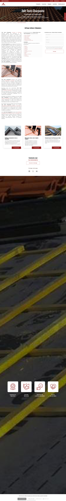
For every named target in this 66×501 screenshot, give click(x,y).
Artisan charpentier (27, 35)
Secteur (11, 22)
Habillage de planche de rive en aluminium (11, 138)
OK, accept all (22, 498)
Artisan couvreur (27, 36)
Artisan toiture (26, 37)
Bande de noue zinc (27, 39)
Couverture (44, 4)
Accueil (51, 1)
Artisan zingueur (26, 38)
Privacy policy (46, 498)
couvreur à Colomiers (16, 32)
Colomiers (14, 22)
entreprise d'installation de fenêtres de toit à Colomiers (11, 113)
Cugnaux (25, 48)
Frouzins (25, 50)
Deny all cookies (31, 498)
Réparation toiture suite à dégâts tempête (31, 138)
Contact (63, 1)
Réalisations (56, 1)
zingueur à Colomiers (5, 98)
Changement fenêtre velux (28, 40)
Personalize (39, 498)
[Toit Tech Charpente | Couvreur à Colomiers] (3, 4)
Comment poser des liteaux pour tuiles (53, 138)
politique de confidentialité (58, 48)
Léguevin (25, 52)
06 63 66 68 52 (34, 160)
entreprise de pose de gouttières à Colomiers (11, 105)
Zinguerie (49, 4)
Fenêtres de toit (61, 4)
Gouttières (55, 4)
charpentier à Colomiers (9, 80)
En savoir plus (16, 147)
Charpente (38, 4)
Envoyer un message (33, 163)
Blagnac (25, 46)
